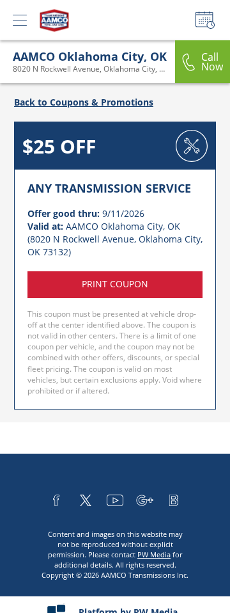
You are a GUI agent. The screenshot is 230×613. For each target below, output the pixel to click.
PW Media (154, 554)
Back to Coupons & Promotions (83, 102)
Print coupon (115, 284)
